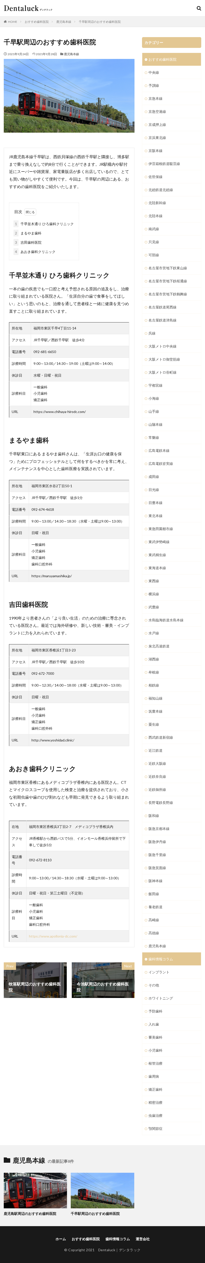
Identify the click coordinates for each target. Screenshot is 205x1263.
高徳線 (153, 933)
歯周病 (153, 1076)
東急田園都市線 (160, 529)
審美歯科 (155, 1037)
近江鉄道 (155, 750)
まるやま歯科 (28, 233)
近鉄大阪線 (157, 763)
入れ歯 (153, 1024)
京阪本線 (155, 150)
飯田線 (153, 894)
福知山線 (155, 698)
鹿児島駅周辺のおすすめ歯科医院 (30, 1213)
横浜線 (153, 594)
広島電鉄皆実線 (160, 463)
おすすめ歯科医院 (37, 22)
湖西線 (153, 659)
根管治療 (155, 1063)
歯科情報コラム (160, 959)
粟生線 (153, 724)
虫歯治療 (155, 1115)
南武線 (153, 229)
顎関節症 (155, 1128)
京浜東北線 (157, 137)
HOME (12, 22)
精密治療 (155, 1102)
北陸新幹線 (157, 203)
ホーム (61, 1239)
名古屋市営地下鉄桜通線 (167, 281)
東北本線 (155, 516)
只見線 (153, 242)
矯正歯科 (155, 1089)
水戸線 (153, 633)
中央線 (153, 72)
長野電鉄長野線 (160, 802)
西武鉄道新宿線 (160, 737)
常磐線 (153, 437)
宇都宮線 (155, 385)
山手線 (153, 411)
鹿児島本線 (63, 22)
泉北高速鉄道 (159, 646)
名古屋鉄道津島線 (162, 320)
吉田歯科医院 (28, 242)
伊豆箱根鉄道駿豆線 (164, 163)
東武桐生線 (157, 555)
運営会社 (143, 1239)
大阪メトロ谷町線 (162, 372)
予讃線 (153, 85)
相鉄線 (153, 685)
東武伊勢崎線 (159, 542)
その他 (153, 985)
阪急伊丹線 (157, 841)
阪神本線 (155, 881)
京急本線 (155, 98)
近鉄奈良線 (157, 776)
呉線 (152, 333)
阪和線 (153, 815)
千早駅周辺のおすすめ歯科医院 (100, 22)
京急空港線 (157, 111)
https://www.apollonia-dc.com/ (53, 936)
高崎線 (153, 920)
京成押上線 (157, 124)
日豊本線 (155, 502)
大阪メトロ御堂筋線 (164, 359)
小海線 (153, 398)
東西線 (153, 581)
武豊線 (153, 607)
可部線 (153, 255)
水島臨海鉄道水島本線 (166, 620)
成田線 (153, 476)
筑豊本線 (155, 711)
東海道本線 (157, 568)
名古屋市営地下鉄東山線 (167, 268)
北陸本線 (155, 216)
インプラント (159, 972)
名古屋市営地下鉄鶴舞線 (167, 294)
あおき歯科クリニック (35, 251)
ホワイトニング (160, 998)
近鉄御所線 (157, 789)
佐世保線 (155, 177)
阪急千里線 (157, 855)
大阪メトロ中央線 (162, 346)
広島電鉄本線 (159, 450)
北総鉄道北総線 (160, 190)
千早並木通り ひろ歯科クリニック (44, 224)
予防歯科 (155, 1011)
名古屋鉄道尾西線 (162, 307)
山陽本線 (155, 424)
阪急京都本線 (159, 828)
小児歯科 (155, 1050)
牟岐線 (153, 672)
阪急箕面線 (157, 868)
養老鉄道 (155, 907)
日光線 (153, 489)
